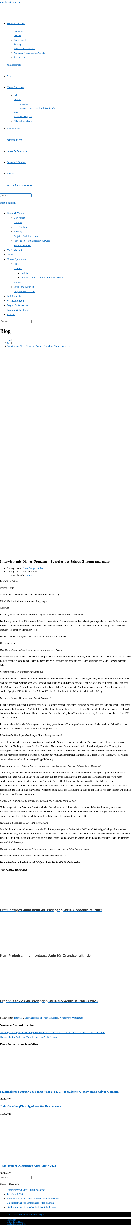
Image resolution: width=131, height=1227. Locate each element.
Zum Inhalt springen (10, 2)
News (10, 254)
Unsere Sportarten (16, 259)
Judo (16, 263)
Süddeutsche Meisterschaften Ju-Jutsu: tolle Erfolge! (32, 1207)
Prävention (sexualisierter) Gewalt (32, 240)
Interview (18, 1018)
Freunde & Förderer (17, 309)
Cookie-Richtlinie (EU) (16, 1224)
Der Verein (19, 217)
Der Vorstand (21, 227)
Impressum (11, 1220)
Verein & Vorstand (16, 213)
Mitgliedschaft (14, 250)
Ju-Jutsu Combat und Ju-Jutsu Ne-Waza (41, 277)
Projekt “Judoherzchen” (26, 236)
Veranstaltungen (15, 300)
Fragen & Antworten (18, 305)
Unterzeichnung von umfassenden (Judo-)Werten (30, 1203)
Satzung (18, 231)
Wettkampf (77, 1018)
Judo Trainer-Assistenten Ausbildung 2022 (28, 1165)
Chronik (18, 222)
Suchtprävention (22, 245)
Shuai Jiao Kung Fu (24, 286)
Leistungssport (32, 1018)
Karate (17, 282)
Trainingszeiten (15, 296)
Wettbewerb (65, 1018)
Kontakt (11, 314)
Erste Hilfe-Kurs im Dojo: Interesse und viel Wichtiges (33, 1198)
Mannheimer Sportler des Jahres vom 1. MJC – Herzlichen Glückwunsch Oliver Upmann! (60, 1091)
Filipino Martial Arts (24, 291)
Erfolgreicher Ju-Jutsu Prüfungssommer (26, 1190)
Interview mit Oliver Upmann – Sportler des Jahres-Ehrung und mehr (38, 346)
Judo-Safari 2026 (15, 1194)
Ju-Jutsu (18, 268)
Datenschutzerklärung (15, 1222)
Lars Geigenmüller (33, 568)
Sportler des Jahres (49, 1018)
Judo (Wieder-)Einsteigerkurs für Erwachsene (30, 1106)
